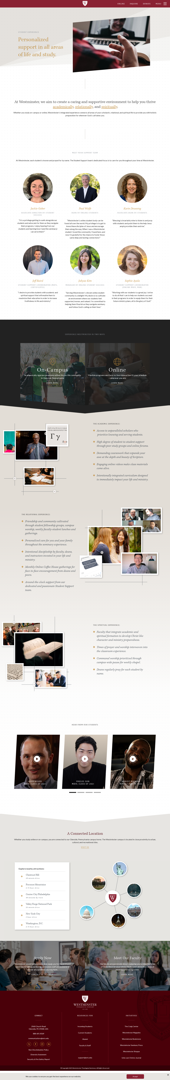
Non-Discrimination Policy (39, 1050)
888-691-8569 (38, 1034)
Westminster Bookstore (131, 1039)
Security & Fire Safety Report (38, 1059)
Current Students (85, 1033)
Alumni (85, 1039)
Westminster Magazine (131, 1033)
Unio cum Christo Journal (131, 1058)
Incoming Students (85, 1026)
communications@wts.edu (38, 1038)
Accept (135, 1077)
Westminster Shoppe (131, 1051)
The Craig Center (131, 1026)
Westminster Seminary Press (131, 1045)
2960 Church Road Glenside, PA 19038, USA (38, 1027)
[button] (72, 792)
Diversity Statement (38, 1054)
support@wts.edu (85, 1058)
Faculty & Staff (85, 1045)
